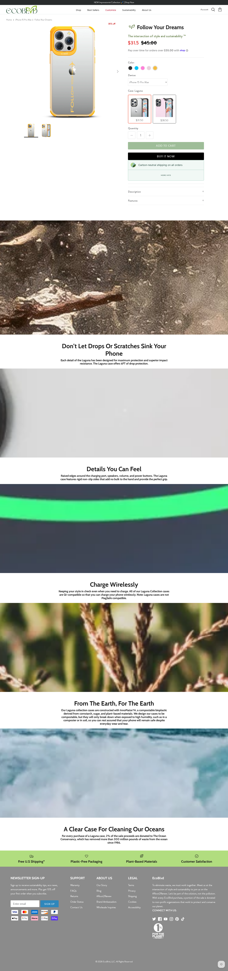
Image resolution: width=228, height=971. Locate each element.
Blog (98, 891)
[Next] (117, 71)
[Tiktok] (183, 919)
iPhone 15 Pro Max (23, 19)
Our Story (101, 885)
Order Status (77, 902)
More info (166, 175)
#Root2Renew (103, 896)
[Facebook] (160, 919)
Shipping (132, 896)
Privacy (132, 891)
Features (133, 200)
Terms (131, 885)
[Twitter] (154, 919)
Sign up (49, 903)
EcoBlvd (106, 961)
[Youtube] (165, 919)
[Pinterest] (177, 919)
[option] (72, 71)
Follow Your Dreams (43, 19)
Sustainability (129, 10)
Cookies (132, 902)
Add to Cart (166, 145)
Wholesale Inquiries (106, 907)
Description (134, 191)
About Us (146, 10)
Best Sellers (93, 10)
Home (9, 19)
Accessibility (134, 907)
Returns (74, 896)
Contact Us (76, 907)
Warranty (75, 885)
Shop (78, 10)
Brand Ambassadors (106, 902)
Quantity (133, 128)
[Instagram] (171, 919)
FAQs (73, 891)
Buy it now (166, 156)
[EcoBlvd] (21, 10)
